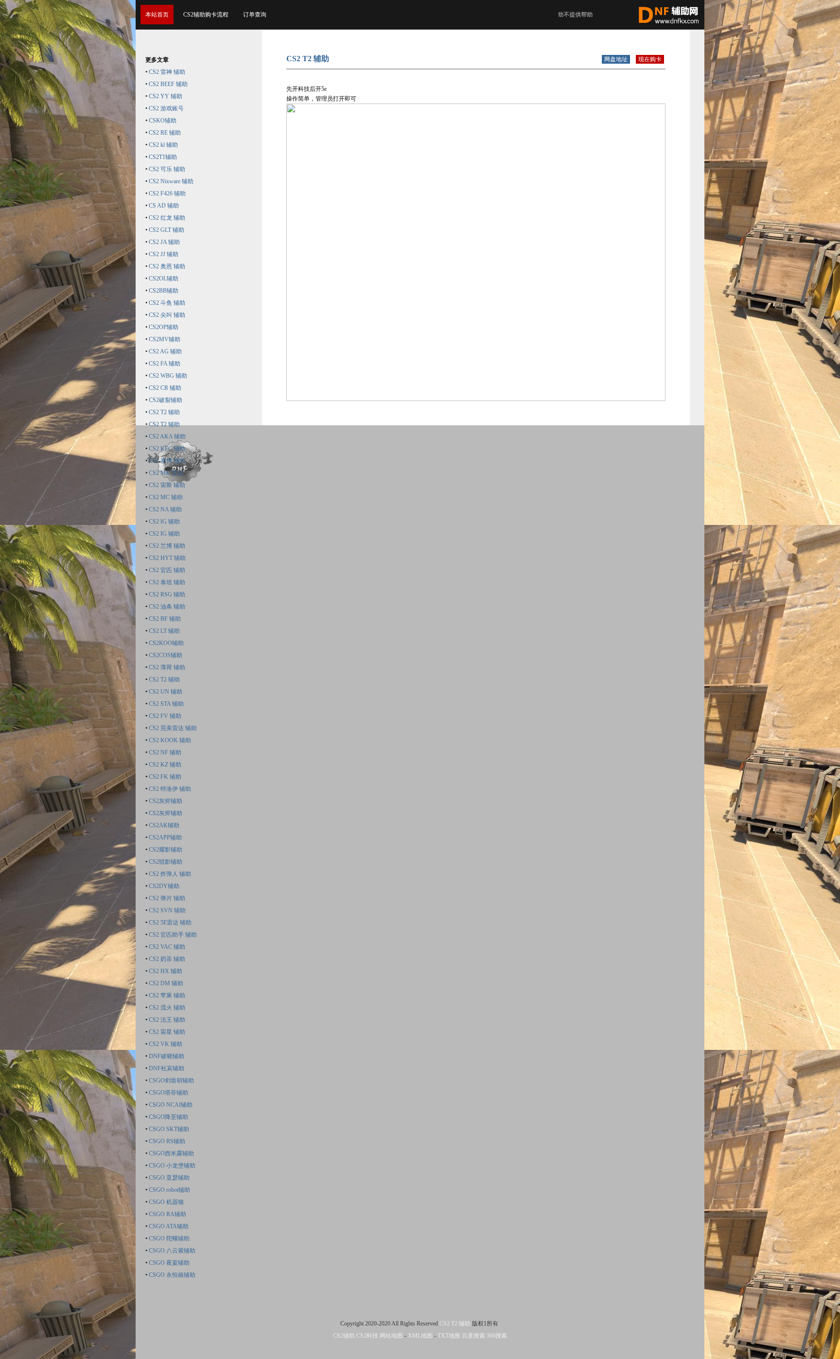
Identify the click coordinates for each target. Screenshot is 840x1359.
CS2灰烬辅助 (165, 801)
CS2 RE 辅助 (165, 132)
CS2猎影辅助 (165, 861)
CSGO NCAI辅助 (170, 1104)
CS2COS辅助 (165, 655)
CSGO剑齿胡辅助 (171, 1080)
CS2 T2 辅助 (164, 412)
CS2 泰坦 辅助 (167, 582)
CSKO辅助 (162, 120)
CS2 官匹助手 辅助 (173, 934)
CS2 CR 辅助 (165, 387)
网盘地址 (616, 59)
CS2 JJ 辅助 (163, 254)
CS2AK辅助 (164, 825)
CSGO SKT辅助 (169, 1129)
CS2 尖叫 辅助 (167, 315)
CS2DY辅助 (164, 886)
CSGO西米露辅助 (171, 1153)
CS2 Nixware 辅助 (171, 181)
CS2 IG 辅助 (164, 521)
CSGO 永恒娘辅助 (172, 1275)
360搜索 (497, 1335)
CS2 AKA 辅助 (167, 436)
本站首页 (157, 14)
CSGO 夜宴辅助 (169, 1262)
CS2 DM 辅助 (166, 983)
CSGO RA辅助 (167, 1214)
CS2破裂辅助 (165, 400)
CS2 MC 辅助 (166, 497)
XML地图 (420, 1335)
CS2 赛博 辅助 (167, 460)
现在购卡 (650, 59)
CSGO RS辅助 (167, 1141)
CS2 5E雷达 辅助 (170, 922)
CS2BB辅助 (163, 290)
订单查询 (254, 14)
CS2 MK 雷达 (166, 473)
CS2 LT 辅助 (164, 630)
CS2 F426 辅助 (167, 193)
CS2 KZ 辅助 (165, 764)
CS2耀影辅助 (165, 849)
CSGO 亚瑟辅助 (169, 1177)
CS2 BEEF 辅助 (168, 84)
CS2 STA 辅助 (166, 703)
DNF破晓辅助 (166, 1056)
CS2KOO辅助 (166, 643)
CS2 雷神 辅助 (167, 72)
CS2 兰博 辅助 (167, 545)
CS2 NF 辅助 (165, 752)
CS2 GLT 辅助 (166, 229)
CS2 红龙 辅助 (167, 217)
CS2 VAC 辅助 (167, 946)
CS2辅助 (344, 1335)
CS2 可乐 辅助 (167, 169)
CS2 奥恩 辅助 (167, 266)
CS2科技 (367, 1335)
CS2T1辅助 (163, 157)
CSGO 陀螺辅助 (169, 1238)
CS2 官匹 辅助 (167, 570)
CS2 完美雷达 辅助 (173, 728)
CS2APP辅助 (165, 837)
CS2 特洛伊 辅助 (170, 788)
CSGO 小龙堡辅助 (172, 1165)
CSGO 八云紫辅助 (172, 1250)
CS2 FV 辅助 (165, 716)
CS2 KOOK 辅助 (170, 740)
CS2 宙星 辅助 (167, 1031)
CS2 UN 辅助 (165, 691)
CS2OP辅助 (163, 327)
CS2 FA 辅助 (164, 363)
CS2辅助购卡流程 (205, 14)
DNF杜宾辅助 (166, 1068)
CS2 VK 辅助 (165, 1044)
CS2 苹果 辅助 (167, 995)
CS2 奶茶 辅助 (167, 959)
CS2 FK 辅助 (165, 776)
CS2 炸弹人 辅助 (170, 874)
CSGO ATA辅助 (169, 1226)
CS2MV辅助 (164, 339)
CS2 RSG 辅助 (167, 594)
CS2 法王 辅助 (167, 1019)
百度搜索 (473, 1335)
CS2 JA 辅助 (164, 242)
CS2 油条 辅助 (167, 606)
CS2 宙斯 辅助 (167, 485)
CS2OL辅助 (163, 278)
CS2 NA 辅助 (165, 509)
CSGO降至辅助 (168, 1117)
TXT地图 (449, 1335)
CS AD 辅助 (164, 205)
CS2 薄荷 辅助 (167, 667)
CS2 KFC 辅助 (167, 448)
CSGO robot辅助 (169, 1189)
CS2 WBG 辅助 (168, 375)
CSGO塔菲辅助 (168, 1092)
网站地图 (391, 1335)
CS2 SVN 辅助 (167, 910)
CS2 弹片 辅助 (167, 898)
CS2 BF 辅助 (165, 618)
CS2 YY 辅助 (165, 96)
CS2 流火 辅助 (167, 1007)
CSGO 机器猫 (166, 1202)
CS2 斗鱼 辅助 (167, 302)
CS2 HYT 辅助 (167, 558)
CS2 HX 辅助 (165, 971)
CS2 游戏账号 (166, 108)
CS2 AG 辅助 (165, 351)
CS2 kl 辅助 (163, 144)
